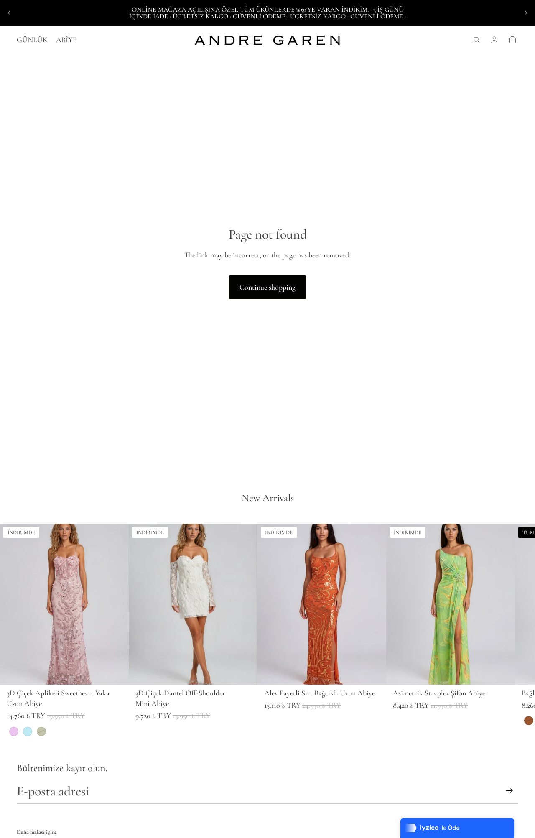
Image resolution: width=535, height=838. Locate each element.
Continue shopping (267, 287)
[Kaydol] (509, 791)
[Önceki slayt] (9, 13)
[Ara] (476, 40)
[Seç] (115, 671)
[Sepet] (512, 40)
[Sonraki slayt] (526, 13)
